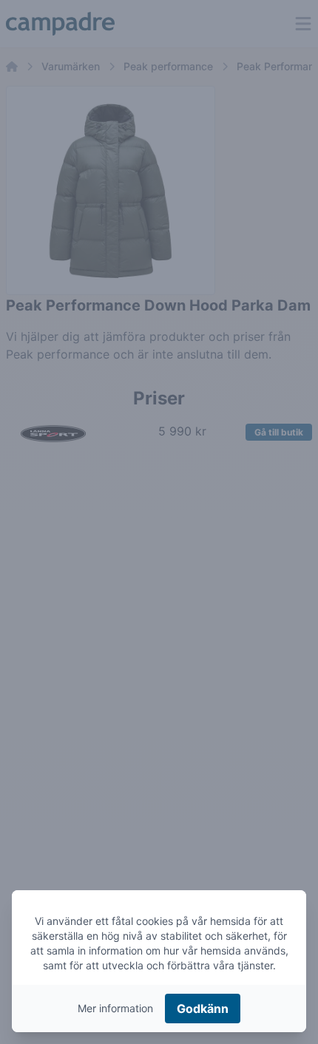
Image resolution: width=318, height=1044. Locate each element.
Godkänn (203, 1008)
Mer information (115, 1008)
